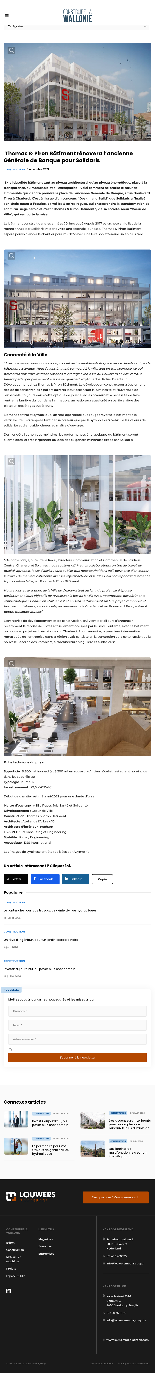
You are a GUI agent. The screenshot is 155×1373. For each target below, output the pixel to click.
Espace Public (15, 1276)
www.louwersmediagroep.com (127, 1340)
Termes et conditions (101, 1363)
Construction (14, 169)
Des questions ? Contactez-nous (114, 1197)
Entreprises (46, 1253)
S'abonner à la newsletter (77, 1057)
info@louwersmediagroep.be (126, 1320)
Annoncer (45, 1246)
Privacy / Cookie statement (133, 1363)
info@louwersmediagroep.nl (125, 1263)
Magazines (45, 1239)
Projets (11, 1268)
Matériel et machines (13, 1259)
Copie (102, 879)
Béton (10, 1242)
